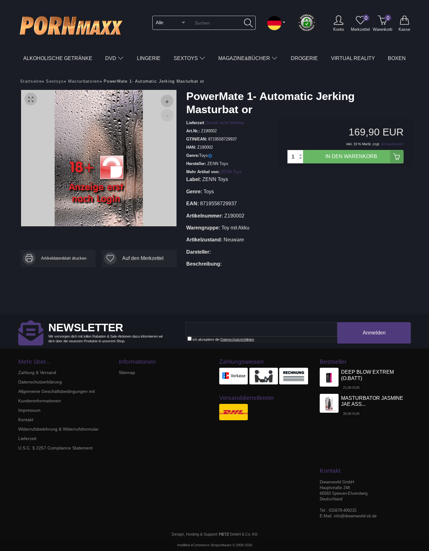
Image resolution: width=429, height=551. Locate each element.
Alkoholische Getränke (57, 58)
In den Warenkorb (351, 156)
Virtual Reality (353, 58)
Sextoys (186, 58)
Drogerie (304, 58)
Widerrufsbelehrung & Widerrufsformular (58, 429)
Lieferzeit (27, 438)
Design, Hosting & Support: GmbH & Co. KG (215, 534)
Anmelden (374, 332)
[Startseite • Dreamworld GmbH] (74, 25)
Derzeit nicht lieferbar (224, 122)
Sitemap (127, 372)
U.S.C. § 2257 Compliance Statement (55, 447)
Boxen (397, 58)
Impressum (29, 410)
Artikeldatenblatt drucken (63, 258)
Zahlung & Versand (37, 372)
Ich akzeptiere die (223, 339)
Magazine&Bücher (244, 58)
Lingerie (148, 58)
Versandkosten (392, 144)
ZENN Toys (231, 171)
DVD (110, 58)
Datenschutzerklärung (40, 381)
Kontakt (25, 419)
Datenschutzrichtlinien (237, 339)
